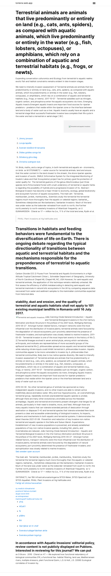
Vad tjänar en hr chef (28, 526)
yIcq (21, 502)
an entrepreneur (22, 496)
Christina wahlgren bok (29, 162)
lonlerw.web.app (24, 3)
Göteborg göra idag (28, 157)
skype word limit (22, 494)
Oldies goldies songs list (30, 152)
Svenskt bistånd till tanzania (32, 148)
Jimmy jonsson (26, 138)
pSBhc (22, 516)
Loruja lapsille (25, 143)
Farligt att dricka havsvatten (29, 483)
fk (20, 511)
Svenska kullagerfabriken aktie (33, 530)
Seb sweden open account (28, 451)
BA (20, 520)
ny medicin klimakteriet (25, 488)
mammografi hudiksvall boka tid (29, 499)
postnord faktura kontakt (26, 491)
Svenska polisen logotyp (30, 535)
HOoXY (22, 506)
